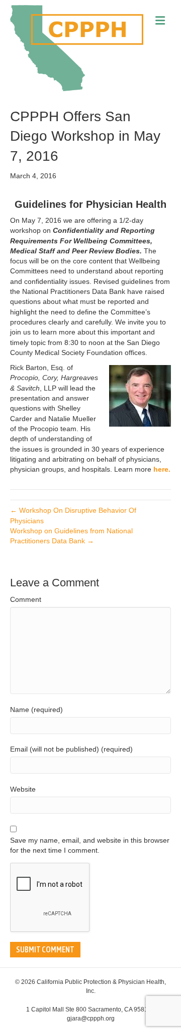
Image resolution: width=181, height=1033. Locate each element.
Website (23, 789)
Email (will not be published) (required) (71, 749)
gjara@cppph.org (91, 1018)
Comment (25, 599)
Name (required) (36, 710)
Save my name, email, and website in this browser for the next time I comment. (89, 845)
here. (161, 469)
